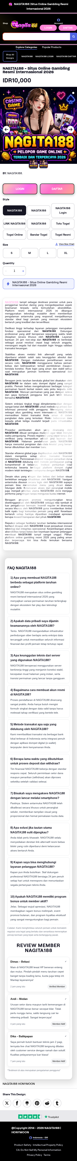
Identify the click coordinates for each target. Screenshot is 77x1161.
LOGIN (48, 27)
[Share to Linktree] (27, 1102)
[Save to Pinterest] (37, 1102)
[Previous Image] (6, 129)
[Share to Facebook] (17, 1102)
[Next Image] (70, 129)
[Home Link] (24, 24)
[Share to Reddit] (47, 1102)
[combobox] (36, 36)
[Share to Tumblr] (57, 1102)
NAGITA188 (11, 302)
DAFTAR (57, 188)
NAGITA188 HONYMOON (19, 1083)
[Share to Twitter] (7, 1102)
